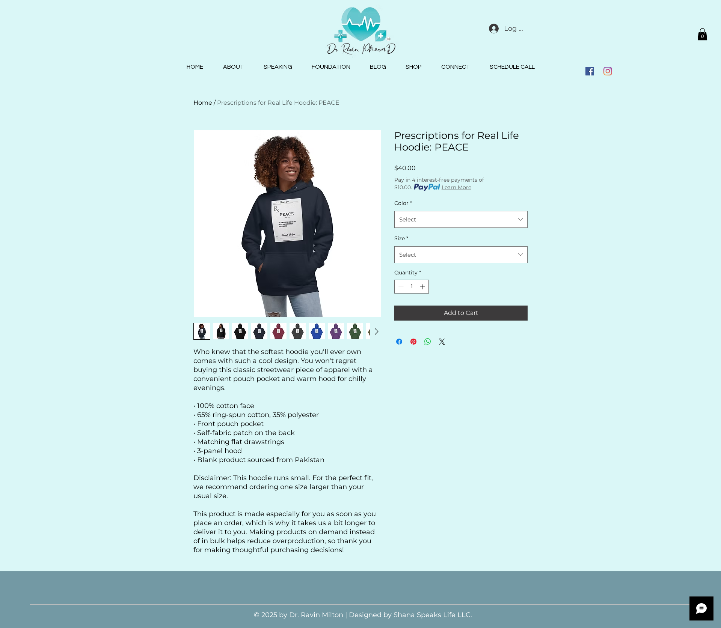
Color (403, 203)
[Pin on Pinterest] (413, 341)
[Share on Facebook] (399, 341)
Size (401, 238)
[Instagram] (607, 71)
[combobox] (461, 219)
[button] (702, 34)
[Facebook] (589, 71)
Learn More (456, 187)
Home (202, 102)
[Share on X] (441, 341)
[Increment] (423, 286)
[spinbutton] (411, 286)
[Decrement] (400, 286)
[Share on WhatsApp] (427, 341)
